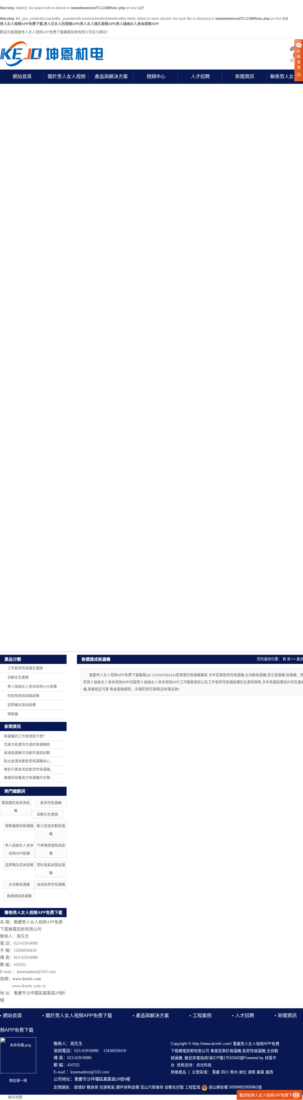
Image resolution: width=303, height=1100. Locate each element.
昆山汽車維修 (151, 1087)
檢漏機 (235, 1051)
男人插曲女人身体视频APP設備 (32, 687)
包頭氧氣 (107, 1087)
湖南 (251, 1072)
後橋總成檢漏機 (19, 896)
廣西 (269, 1072)
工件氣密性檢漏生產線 (25, 668)
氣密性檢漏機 (51, 803)
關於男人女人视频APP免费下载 (67, 79)
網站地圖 (15, 1097)
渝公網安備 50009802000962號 (234, 1087)
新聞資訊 (244, 76)
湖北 (242, 1072)
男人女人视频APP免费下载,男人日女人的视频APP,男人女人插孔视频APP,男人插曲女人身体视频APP (79, 24)
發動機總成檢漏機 (19, 826)
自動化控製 (174, 1087)
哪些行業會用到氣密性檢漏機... (28, 769)
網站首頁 (22, 76)
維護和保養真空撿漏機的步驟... (28, 778)
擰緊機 (12, 714)
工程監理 (192, 1087)
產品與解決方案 (111, 76)
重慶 (216, 1072)
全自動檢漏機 (19, 885)
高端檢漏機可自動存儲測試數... (28, 753)
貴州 (234, 1072)
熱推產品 (178, 1072)
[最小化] (296, 1095)
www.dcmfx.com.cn (29, 986)
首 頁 (287, 659)
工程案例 (202, 1015)
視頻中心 (155, 76)
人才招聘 (200, 76)
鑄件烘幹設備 (127, 1087)
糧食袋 (92, 1087)
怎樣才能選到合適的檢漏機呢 (27, 745)
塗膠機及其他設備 (21, 705)
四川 (225, 1072)
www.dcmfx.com (26, 979)
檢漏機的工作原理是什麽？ (25, 736)
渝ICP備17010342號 (226, 1058)
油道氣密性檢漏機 (51, 885)
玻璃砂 (80, 1087)
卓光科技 (204, 1065)
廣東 (260, 1072)
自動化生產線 (18, 677)
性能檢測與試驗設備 (23, 696)
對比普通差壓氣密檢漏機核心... (28, 761)
